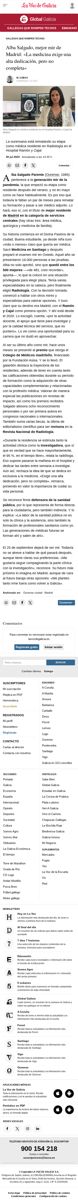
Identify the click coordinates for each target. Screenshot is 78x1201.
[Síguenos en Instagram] (27, 1128)
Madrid (13, 215)
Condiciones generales (23, 1196)
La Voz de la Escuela (55, 872)
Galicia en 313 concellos (57, 762)
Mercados (48, 854)
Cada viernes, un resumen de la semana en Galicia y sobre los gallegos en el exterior (44, 1002)
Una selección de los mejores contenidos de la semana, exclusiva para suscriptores (41, 944)
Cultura (7, 825)
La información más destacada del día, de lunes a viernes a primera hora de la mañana (43, 917)
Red (44, 883)
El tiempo (9, 854)
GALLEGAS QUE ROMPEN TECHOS (31, 28)
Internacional (11, 802)
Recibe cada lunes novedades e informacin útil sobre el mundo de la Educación (44, 959)
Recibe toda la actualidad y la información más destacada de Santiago (41, 1044)
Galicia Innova (51, 837)
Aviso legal (14, 1193)
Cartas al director (13, 747)
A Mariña (47, 693)
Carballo (47, 710)
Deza (45, 716)
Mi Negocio (49, 843)
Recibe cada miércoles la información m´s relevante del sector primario (44, 973)
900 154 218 (39, 1148)
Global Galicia (50, 785)
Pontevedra (49, 745)
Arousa (46, 699)
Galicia (7, 785)
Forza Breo (10, 886)
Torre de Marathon (14, 863)
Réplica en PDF (12, 694)
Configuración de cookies (53, 1196)
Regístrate (9, 732)
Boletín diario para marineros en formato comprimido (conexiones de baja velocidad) (44, 986)
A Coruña (48, 687)
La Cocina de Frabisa (55, 796)
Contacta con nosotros (17, 753)
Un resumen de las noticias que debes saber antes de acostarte (45, 931)
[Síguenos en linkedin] (37, 1128)
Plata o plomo (50, 802)
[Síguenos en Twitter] (17, 1128)
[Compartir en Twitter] (33, 165)
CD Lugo (8, 875)
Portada (8, 779)
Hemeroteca (10, 700)
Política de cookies (60, 1193)
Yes (44, 866)
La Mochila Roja (52, 825)
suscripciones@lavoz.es (39, 1157)
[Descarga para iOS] (58, 1093)
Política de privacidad (34, 1193)
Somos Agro (10, 831)
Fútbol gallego (11, 892)
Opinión (7, 808)
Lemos (46, 728)
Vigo (45, 757)
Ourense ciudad (32, 592)
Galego (48, 671)
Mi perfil (7, 720)
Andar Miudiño (12, 880)
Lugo (45, 734)
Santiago (47, 751)
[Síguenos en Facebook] (7, 1128)
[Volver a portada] (39, 5)
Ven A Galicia (50, 808)
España (7, 796)
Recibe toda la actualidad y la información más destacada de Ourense (41, 1071)
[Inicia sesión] (71, 5)
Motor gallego (11, 898)
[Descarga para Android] (69, 1093)
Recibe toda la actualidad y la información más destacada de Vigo (41, 1057)
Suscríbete (10, 706)
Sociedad (9, 819)
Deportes (8, 814)
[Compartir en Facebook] (25, 165)
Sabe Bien (48, 779)
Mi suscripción (12, 688)
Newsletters (10, 726)
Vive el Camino (51, 814)
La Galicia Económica (16, 848)
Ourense (52, 175)
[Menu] (5, 5)
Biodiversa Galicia (53, 831)
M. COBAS (22, 77)
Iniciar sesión (53, 647)
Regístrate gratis (27, 647)
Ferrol (45, 722)
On (44, 877)
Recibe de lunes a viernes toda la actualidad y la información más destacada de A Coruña (42, 1015)
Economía (9, 790)
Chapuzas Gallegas (54, 819)
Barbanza (48, 705)
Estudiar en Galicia (53, 790)
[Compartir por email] (17, 165)
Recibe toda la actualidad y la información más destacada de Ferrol (41, 1029)
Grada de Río (11, 869)
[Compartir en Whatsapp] (9, 165)
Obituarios (9, 843)
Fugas (46, 860)
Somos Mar (10, 837)
